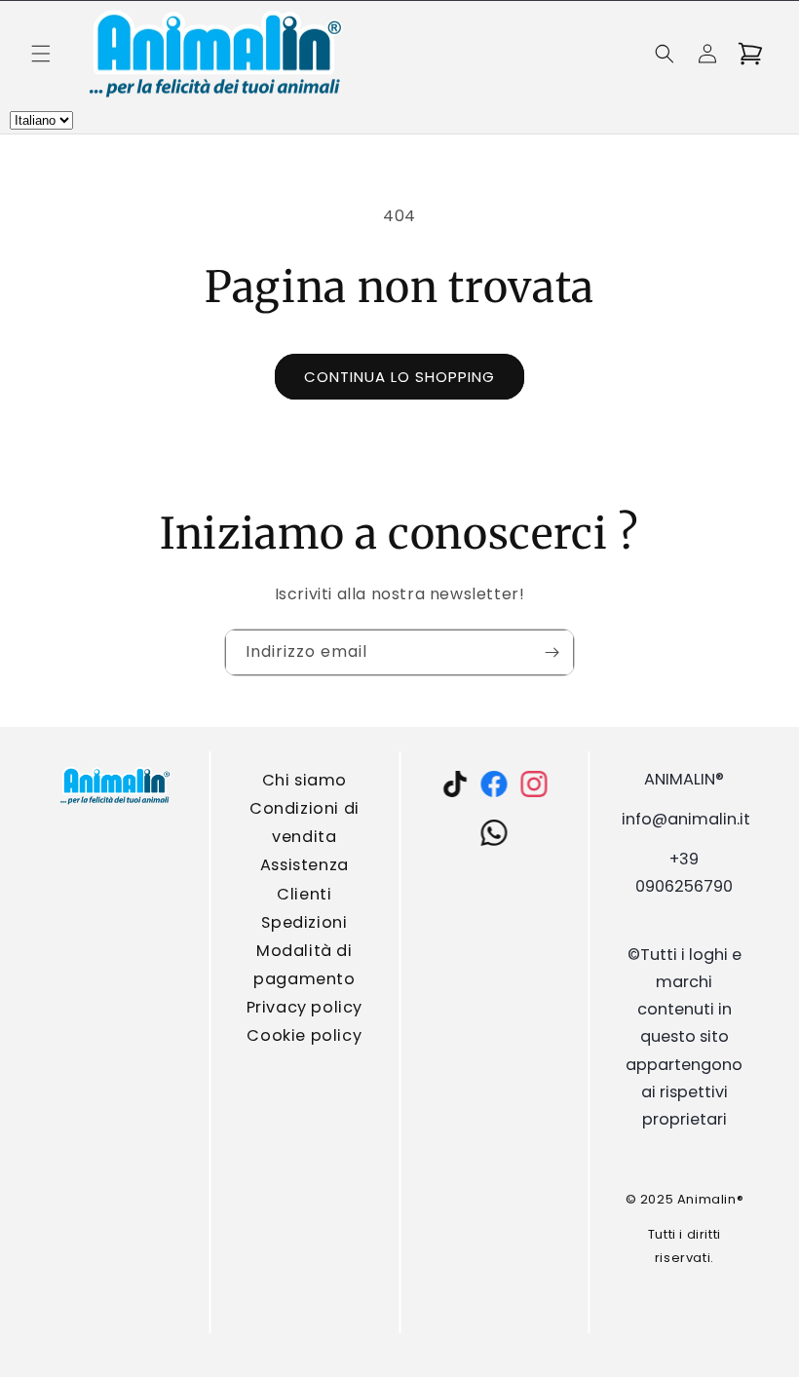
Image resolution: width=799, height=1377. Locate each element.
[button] (40, 53)
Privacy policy (304, 1007)
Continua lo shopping (399, 376)
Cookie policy (304, 1035)
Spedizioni (305, 922)
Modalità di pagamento (304, 964)
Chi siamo (304, 780)
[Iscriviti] (551, 652)
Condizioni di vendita (304, 822)
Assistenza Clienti (304, 879)
